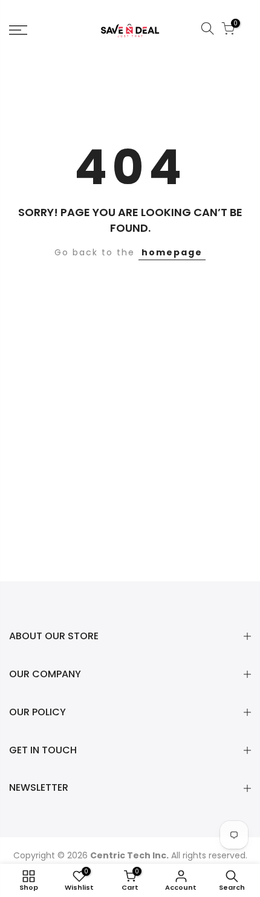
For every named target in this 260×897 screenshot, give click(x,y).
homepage (172, 252)
